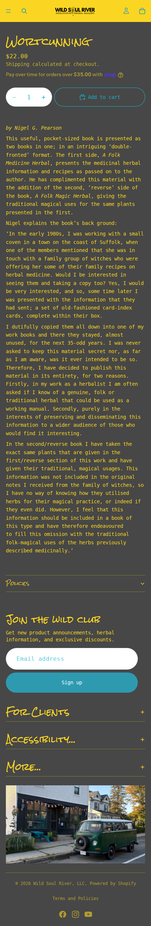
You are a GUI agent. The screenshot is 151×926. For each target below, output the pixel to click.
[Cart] (142, 11)
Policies (17, 583)
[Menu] (8, 11)
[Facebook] (62, 914)
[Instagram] (75, 914)
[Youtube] (88, 914)
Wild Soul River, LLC (59, 883)
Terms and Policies (75, 898)
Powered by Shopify (113, 883)
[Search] (24, 11)
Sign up (72, 682)
